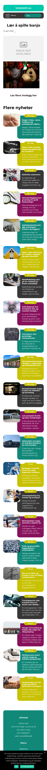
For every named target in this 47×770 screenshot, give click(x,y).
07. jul (30, 678)
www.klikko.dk (25, 736)
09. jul (30, 651)
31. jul (30, 464)
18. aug (30, 143)
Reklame (24, 749)
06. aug (30, 357)
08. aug (30, 221)
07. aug (30, 275)
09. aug (30, 193)
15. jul (30, 596)
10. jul (30, 623)
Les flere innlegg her (23, 95)
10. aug (30, 170)
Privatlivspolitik (27, 766)
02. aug (30, 411)
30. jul (30, 516)
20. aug (30, 116)
